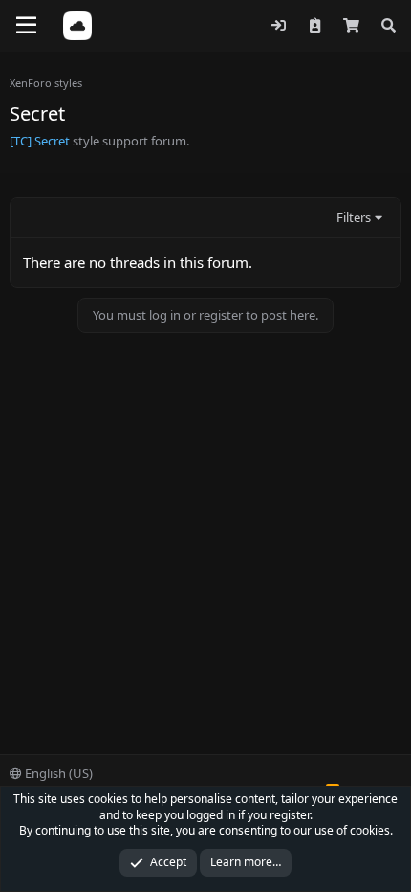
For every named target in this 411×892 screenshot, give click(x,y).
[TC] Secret (40, 140)
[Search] (388, 25)
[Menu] (26, 26)
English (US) (57, 773)
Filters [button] (353, 217)
